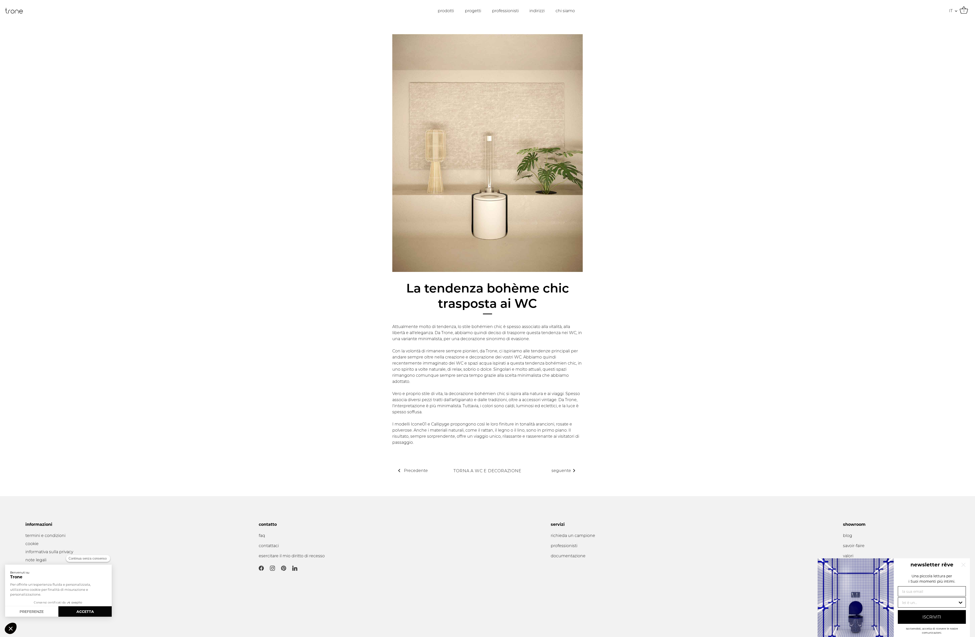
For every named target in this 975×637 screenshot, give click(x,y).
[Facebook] (261, 567)
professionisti (505, 10)
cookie (32, 543)
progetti (473, 10)
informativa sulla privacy (49, 551)
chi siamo (565, 10)
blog (847, 535)
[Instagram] (272, 567)
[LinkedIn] (294, 567)
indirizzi (537, 10)
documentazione (568, 555)
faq (262, 535)
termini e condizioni (45, 535)
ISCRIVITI (931, 616)
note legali (35, 559)
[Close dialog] (963, 564)
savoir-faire (854, 545)
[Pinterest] (283, 567)
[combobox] (929, 602)
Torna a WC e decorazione (487, 470)
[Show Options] (960, 602)
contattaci (269, 545)
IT (951, 10)
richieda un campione (573, 535)
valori (848, 555)
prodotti (446, 10)
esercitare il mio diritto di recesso (292, 555)
